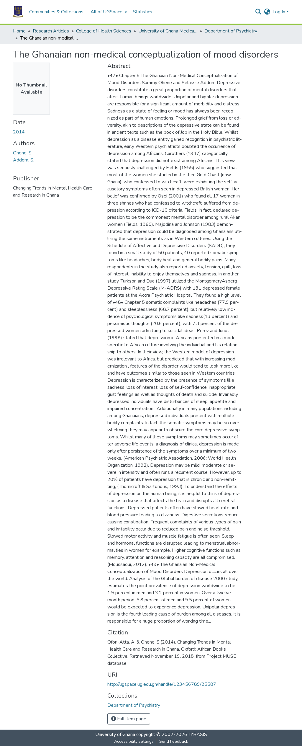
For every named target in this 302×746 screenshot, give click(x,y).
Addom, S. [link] (23, 160)
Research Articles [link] (51, 31)
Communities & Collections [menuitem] (56, 12)
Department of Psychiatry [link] (230, 31)
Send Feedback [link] (173, 741)
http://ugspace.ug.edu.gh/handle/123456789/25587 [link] (161, 684)
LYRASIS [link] (197, 734)
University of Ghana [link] (115, 734)
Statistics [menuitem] (142, 12)
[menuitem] (108, 12)
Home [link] (19, 31)
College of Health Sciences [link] (103, 31)
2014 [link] (19, 132)
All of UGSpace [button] (106, 12)
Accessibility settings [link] (134, 741)
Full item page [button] (131, 719)
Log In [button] (279, 12)
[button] (18, 12)
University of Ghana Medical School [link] (167, 31)
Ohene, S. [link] (22, 153)
